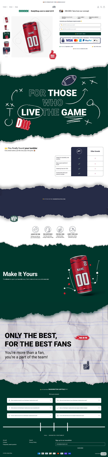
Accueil (5, 440)
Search (31, 440)
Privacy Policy (33, 442)
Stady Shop (9, 453)
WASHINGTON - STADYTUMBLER (56, 435)
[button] (101, 7)
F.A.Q (16, 7)
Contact (5, 442)
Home (45, 435)
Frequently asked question (10, 444)
